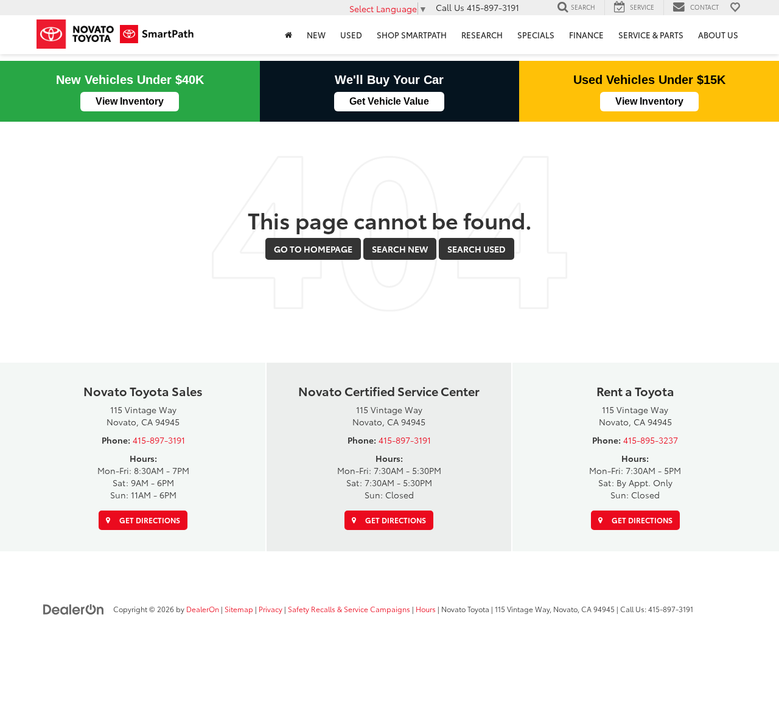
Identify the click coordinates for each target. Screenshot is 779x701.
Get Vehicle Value (389, 101)
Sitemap (239, 609)
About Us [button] (718, 34)
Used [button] (351, 34)
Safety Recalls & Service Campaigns (349, 609)
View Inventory (130, 101)
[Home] (288, 34)
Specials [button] (535, 34)
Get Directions (148, 520)
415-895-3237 (650, 440)
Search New (400, 249)
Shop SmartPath (412, 34)
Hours (426, 609)
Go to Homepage (313, 249)
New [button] (316, 34)
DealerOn (202, 609)
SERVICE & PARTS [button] (650, 34)
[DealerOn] (74, 608)
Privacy (270, 609)
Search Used (476, 249)
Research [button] (482, 34)
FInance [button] (586, 34)
